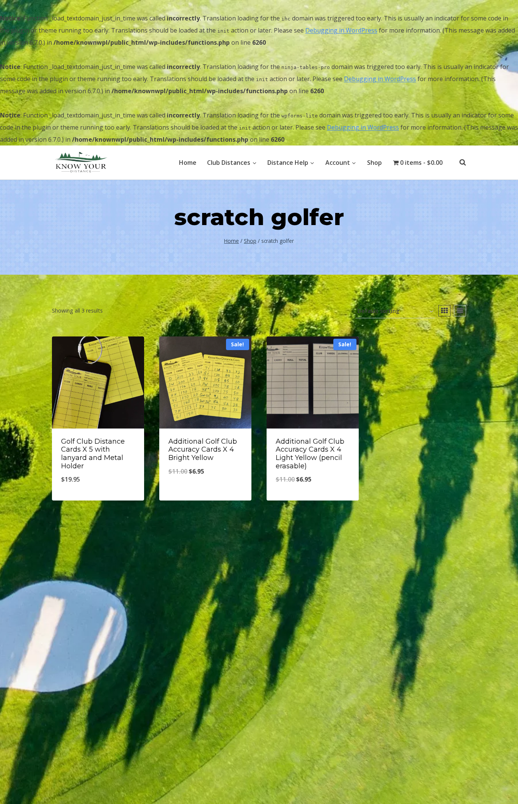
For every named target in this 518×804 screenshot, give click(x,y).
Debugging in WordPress (341, 30)
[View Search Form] (459, 162)
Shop (374, 162)
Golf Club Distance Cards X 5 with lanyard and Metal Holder (93, 453)
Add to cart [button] (205, 496)
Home (187, 162)
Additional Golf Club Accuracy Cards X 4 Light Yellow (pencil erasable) (310, 453)
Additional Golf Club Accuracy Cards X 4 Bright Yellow (202, 449)
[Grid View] (444, 310)
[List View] (460, 310)
